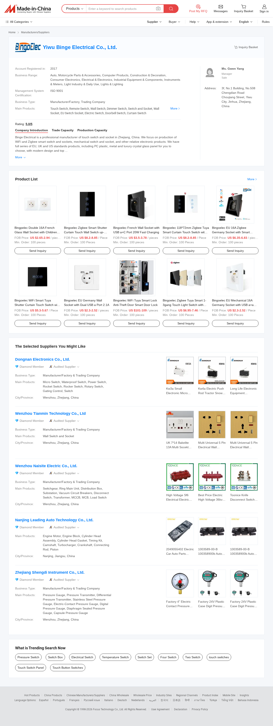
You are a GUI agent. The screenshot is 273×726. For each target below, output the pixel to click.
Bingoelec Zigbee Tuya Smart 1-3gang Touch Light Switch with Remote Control (184, 305)
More (173, 108)
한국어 (164, 700)
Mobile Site (229, 695)
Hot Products (32, 695)
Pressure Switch (28, 657)
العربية (152, 700)
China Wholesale (119, 695)
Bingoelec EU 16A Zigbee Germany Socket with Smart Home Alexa (231, 232)
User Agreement (160, 709)
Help (193, 21)
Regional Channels (187, 695)
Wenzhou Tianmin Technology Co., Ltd (50, 413)
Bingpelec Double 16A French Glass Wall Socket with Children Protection (36, 232)
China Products (53, 695)
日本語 (176, 700)
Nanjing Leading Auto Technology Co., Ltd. (54, 520)
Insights (244, 695)
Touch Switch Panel (30, 667)
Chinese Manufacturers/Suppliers (86, 695)
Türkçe (213, 700)
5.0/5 (29, 124)
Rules (266, 21)
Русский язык (92, 700)
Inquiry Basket (246, 47)
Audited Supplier (67, 367)
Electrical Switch (82, 657)
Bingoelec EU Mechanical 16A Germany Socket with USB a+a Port (233, 305)
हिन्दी (187, 700)
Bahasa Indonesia (248, 700)
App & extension (217, 21)
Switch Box (55, 657)
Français (74, 700)
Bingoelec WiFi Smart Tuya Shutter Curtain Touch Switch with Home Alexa (37, 305)
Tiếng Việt (227, 700)
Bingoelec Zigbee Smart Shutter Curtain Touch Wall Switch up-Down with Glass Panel (85, 232)
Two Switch (192, 657)
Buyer (173, 21)
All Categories (19, 21)
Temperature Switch (115, 657)
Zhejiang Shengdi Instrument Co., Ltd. (49, 572)
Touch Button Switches (67, 667)
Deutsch (122, 700)
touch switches (219, 657)
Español (43, 700)
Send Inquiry (37, 250)
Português (59, 700)
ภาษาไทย (199, 700)
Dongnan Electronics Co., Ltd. (42, 359)
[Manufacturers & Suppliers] (27, 8)
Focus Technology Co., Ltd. (108, 709)
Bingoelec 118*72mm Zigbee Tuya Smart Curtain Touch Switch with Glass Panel (186, 232)
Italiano (108, 700)
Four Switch (168, 657)
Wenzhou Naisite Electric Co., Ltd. (46, 466)
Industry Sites (164, 695)
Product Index (210, 695)
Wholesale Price (142, 695)
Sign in (264, 11)
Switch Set (145, 657)
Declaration (180, 709)
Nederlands (138, 700)
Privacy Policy (200, 709)
